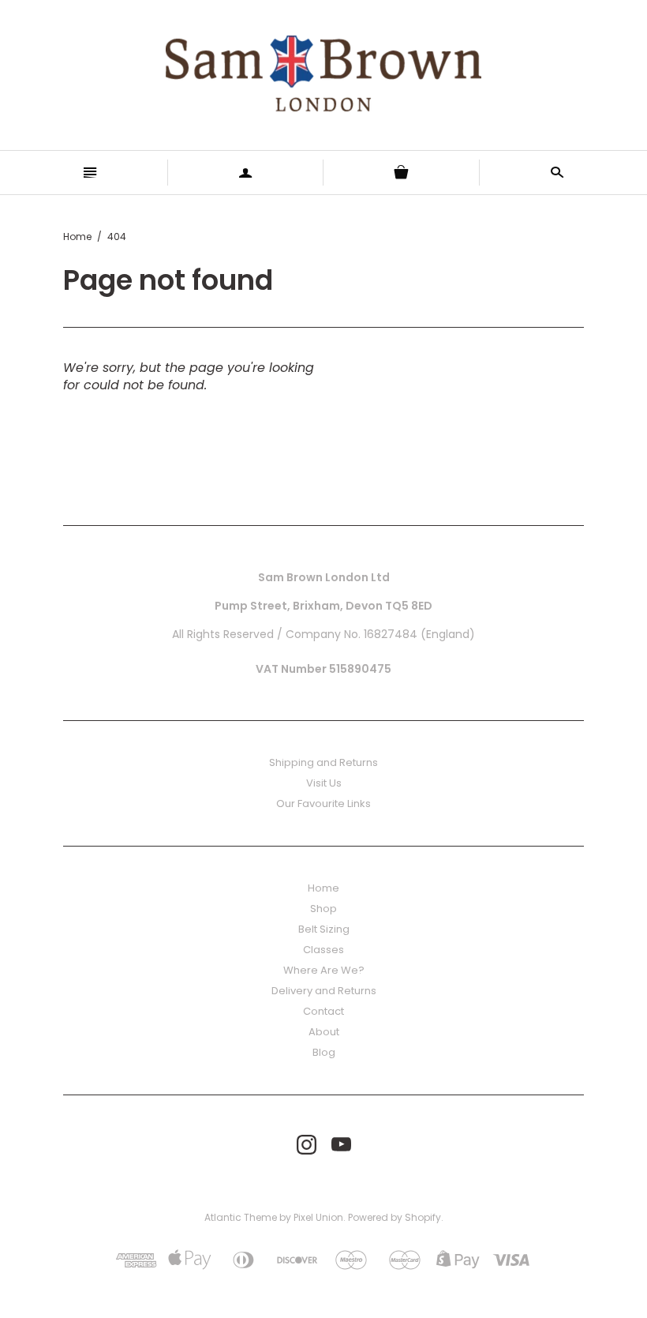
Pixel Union (318, 1217)
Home (77, 236)
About (324, 1031)
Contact (323, 1011)
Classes (323, 949)
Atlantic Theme (240, 1217)
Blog (323, 1052)
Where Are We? (324, 970)
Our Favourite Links (323, 803)
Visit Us (324, 782)
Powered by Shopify (394, 1217)
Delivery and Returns (323, 990)
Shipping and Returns (323, 762)
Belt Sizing (324, 929)
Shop (323, 908)
